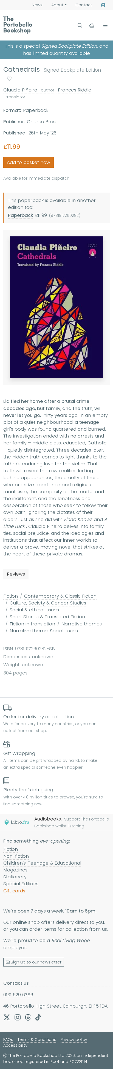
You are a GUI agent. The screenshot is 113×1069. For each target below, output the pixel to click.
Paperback (20, 215)
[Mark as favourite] (9, 78)
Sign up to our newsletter (36, 962)
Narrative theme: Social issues (44, 630)
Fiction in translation (32, 623)
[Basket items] (92, 25)
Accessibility (15, 1045)
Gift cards (14, 890)
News (37, 5)
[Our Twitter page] (6, 1017)
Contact (83, 5)
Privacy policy (74, 1039)
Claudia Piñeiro (28, 90)
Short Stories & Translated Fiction (47, 616)
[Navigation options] (104, 25)
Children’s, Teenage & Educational (42, 863)
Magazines (15, 869)
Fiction (10, 596)
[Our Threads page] (28, 1017)
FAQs (8, 1039)
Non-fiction (16, 856)
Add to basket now (28, 162)
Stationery (15, 876)
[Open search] (80, 25)
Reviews (16, 574)
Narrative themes (81, 623)
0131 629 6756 (18, 994)
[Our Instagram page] (18, 1017)
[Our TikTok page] (38, 1017)
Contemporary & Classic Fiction (60, 596)
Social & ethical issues (34, 609)
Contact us (16, 983)
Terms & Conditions (37, 1039)
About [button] (57, 5)
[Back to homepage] (17, 25)
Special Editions (20, 883)
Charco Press (42, 121)
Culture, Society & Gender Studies (48, 603)
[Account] (103, 5)
